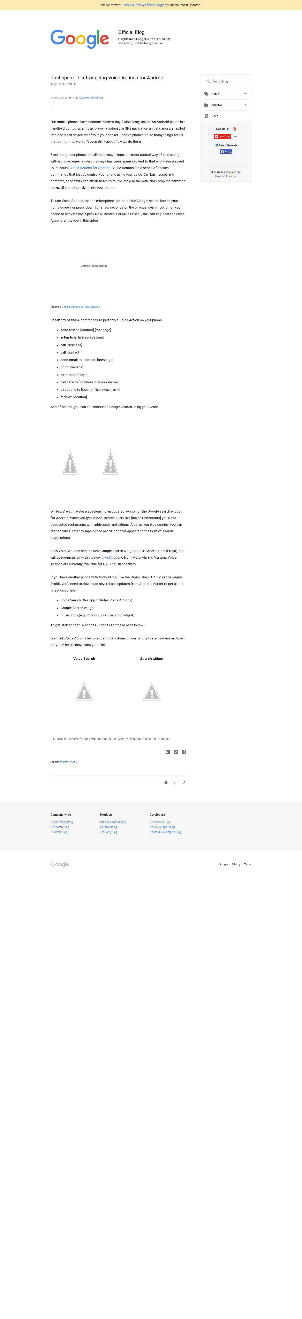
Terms (247, 864)
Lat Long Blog (109, 832)
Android (64, 762)
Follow (228, 152)
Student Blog (59, 832)
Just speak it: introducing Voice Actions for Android (108, 78)
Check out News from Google (143, 5)
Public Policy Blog (62, 822)
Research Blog (60, 827)
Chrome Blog (108, 827)
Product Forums (225, 176)
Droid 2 (107, 557)
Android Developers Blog (165, 832)
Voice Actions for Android (90, 168)
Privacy (236, 864)
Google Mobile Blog (91, 97)
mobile (74, 762)
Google (223, 864)
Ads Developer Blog (162, 827)
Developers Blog (160, 822)
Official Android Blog (113, 822)
